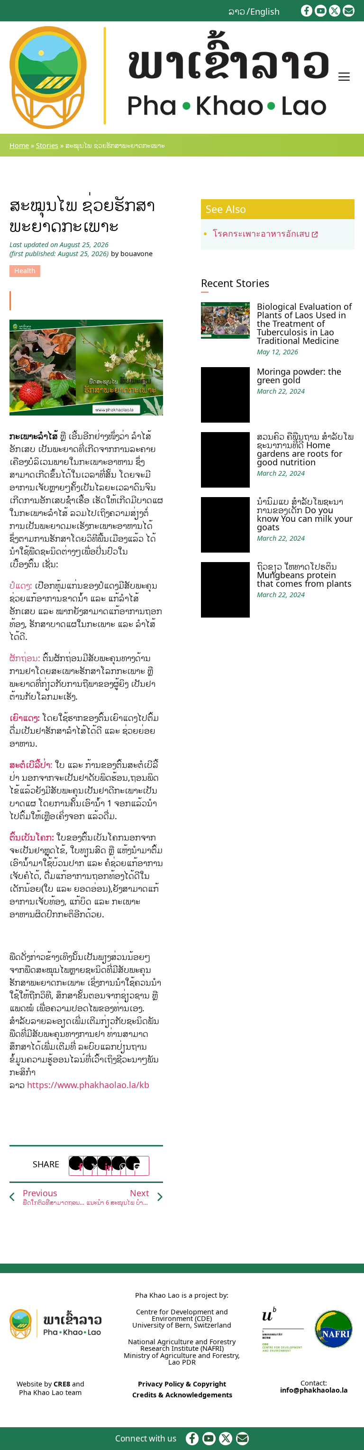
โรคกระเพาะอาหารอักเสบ (261, 233)
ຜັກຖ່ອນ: (24, 658)
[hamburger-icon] (344, 77)
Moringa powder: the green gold (299, 376)
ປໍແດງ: (20, 585)
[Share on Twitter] (95, 1166)
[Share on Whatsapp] (123, 1166)
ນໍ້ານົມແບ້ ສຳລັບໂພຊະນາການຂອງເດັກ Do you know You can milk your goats (305, 514)
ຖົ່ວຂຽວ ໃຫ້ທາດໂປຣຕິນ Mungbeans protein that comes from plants (304, 575)
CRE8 (62, 1383)
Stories (47, 145)
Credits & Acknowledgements (182, 1394)
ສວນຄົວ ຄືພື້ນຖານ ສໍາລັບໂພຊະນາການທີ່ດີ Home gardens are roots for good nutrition (305, 449)
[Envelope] (349, 11)
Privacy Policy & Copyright (182, 1383)
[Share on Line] (137, 1166)
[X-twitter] (335, 11)
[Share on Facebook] (80, 1166)
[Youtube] (321, 11)
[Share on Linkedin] (109, 1166)
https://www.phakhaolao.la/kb (88, 1084)
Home (19, 145)
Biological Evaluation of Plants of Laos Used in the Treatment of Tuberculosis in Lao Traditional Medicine (304, 323)
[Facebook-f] (307, 11)
